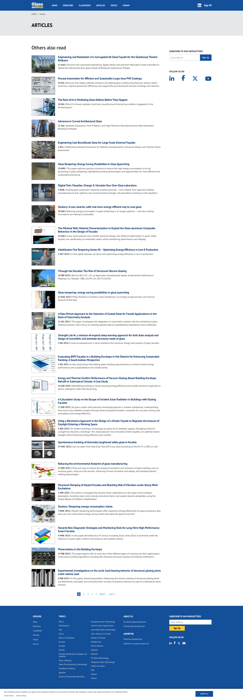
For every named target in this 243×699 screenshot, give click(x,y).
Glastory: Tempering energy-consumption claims (85, 506)
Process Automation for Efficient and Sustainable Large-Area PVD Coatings (100, 78)
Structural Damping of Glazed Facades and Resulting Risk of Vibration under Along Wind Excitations (108, 486)
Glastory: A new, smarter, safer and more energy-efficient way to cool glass (99, 207)
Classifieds (85, 5)
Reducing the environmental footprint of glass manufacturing (92, 463)
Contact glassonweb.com (134, 626)
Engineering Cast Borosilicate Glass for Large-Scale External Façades (96, 142)
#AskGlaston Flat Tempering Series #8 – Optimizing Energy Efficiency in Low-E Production (108, 249)
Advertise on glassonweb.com (136, 643)
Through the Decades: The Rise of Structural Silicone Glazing (92, 271)
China (61, 633)
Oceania (94, 650)
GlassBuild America (67, 668)
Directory (68, 5)
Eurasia (62, 642)
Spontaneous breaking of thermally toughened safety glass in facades (97, 442)
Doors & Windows (66, 638)
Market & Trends (98, 638)
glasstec (62, 672)
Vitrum (94, 678)
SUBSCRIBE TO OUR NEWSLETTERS (186, 51)
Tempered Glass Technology (103, 662)
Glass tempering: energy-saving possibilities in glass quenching (93, 292)
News (54, 5)
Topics (114, 5)
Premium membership (132, 639)
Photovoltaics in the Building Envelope (80, 549)
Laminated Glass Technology (103, 629)
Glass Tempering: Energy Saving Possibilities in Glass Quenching (93, 164)
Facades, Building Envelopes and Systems (73, 655)
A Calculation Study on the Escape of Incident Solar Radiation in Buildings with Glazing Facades (107, 401)
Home (34, 14)
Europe (62, 646)
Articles (100, 5)
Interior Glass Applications (102, 625)
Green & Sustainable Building (71, 676)
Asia (60, 629)
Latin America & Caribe (101, 633)
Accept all (204, 694)
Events (62, 650)
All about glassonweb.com (134, 622)
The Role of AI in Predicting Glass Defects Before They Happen (93, 99)
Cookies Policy (9, 696)
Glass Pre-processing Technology (73, 664)
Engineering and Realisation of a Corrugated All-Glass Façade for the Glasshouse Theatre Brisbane (108, 58)
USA (92, 670)
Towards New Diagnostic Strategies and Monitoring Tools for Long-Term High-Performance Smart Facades (108, 529)
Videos (94, 674)
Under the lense (98, 666)
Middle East (96, 642)
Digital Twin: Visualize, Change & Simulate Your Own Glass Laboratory (97, 185)
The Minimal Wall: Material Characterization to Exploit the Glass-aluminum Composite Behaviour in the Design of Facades (106, 229)
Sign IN (208, 5)
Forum (126, 5)
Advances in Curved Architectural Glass (80, 121)
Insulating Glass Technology (103, 621)
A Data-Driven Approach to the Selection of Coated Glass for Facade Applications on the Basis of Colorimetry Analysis (107, 315)
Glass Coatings (65, 660)
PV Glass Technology (100, 658)
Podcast (94, 654)
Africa (61, 621)
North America (97, 646)
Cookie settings (21, 696)
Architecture (64, 625)
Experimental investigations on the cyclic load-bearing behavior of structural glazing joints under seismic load (109, 572)
